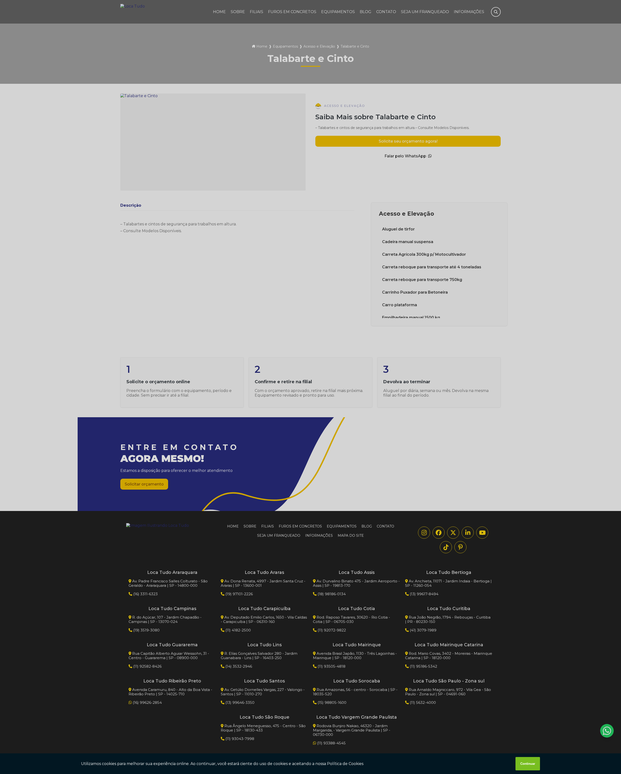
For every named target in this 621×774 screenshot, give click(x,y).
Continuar (527, 763)
